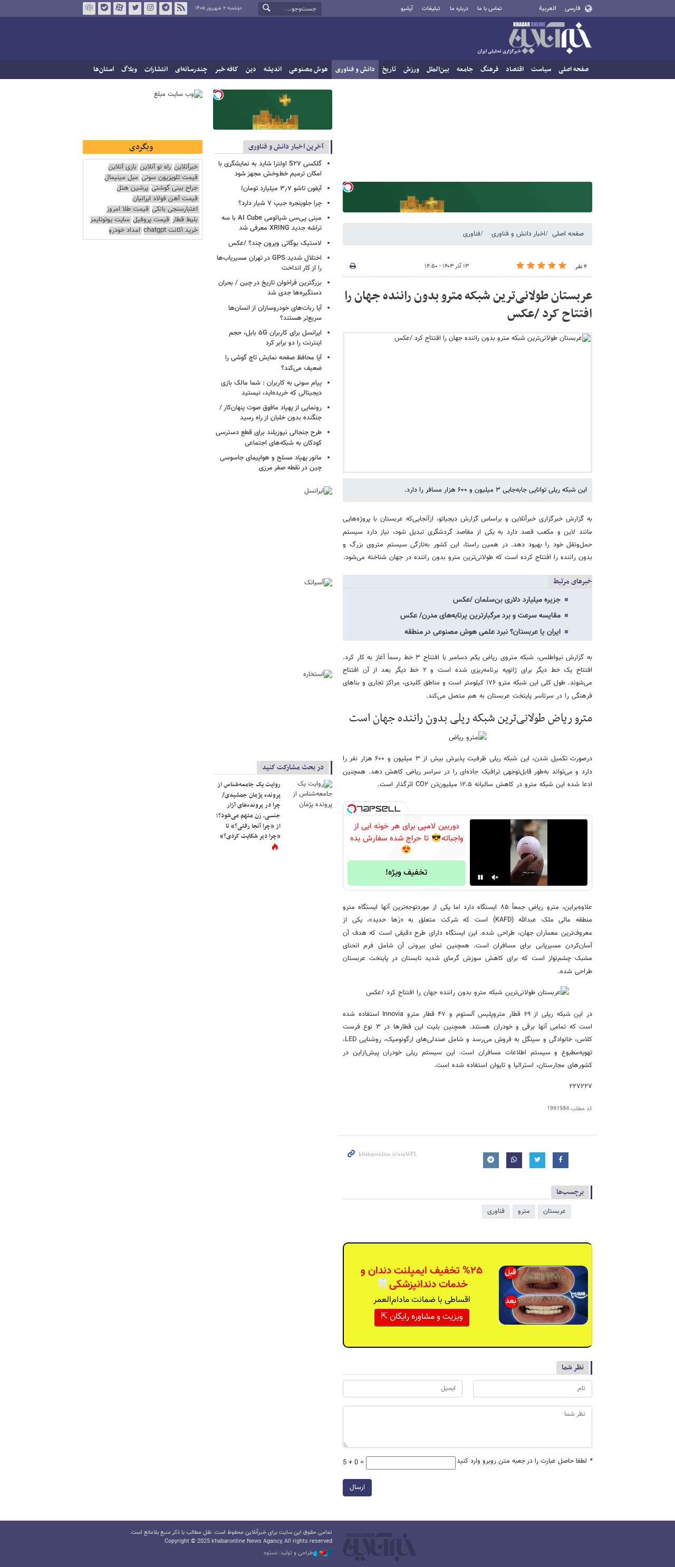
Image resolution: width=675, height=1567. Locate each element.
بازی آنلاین (122, 167)
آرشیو (407, 8)
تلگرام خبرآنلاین (165, 8)
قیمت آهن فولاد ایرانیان (165, 199)
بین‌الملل (438, 69)
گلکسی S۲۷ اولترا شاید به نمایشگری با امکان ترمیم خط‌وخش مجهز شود (270, 169)
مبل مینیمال (121, 178)
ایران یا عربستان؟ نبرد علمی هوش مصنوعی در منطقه (482, 632)
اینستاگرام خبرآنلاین (150, 8)
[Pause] (480, 877)
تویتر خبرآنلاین (135, 8)
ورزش (411, 69)
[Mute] (495, 877)
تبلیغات (431, 8)
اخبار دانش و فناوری (518, 234)
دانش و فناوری (355, 69)
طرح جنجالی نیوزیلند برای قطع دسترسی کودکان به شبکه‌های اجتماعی (269, 437)
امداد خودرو (124, 231)
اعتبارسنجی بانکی (175, 209)
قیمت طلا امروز (128, 209)
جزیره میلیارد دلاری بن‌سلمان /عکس (507, 600)
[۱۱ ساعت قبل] (308, 795)
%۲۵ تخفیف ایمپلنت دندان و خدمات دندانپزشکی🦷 (422, 1277)
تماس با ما (489, 8)
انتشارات (156, 69)
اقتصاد (515, 69)
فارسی (572, 8)
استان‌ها (103, 69)
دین (251, 69)
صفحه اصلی (573, 69)
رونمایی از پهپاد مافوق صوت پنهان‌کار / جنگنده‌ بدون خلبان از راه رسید (270, 413)
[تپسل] (348, 187)
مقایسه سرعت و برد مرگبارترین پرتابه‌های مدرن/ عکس (480, 616)
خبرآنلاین (534, 39)
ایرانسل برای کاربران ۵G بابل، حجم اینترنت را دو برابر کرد (275, 338)
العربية (547, 8)
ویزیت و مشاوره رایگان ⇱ (422, 1317)
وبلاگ (129, 69)
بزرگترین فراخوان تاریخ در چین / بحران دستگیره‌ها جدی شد (270, 288)
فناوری (471, 234)
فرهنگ (489, 69)
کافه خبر (226, 69)
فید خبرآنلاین (181, 8)
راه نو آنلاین (155, 167)
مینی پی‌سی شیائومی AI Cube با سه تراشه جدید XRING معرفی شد (271, 223)
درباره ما (459, 8)
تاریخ (389, 69)
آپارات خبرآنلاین (119, 8)
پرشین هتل (132, 188)
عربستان (554, 1211)
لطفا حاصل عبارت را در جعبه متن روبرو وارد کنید (524, 1461)
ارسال (357, 1487)
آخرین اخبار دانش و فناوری (286, 147)
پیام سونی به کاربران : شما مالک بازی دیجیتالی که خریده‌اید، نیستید (271, 388)
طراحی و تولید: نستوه (288, 1553)
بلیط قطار (185, 220)
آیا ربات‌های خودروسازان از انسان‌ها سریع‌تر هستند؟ (275, 313)
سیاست (541, 69)
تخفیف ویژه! (406, 872)
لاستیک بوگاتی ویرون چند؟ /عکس (275, 243)
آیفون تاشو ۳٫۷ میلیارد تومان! (281, 188)
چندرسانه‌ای (191, 69)
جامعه (465, 69)
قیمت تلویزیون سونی (169, 178)
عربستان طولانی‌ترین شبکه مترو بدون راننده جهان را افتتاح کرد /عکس (468, 305)
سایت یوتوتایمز (110, 220)
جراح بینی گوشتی (174, 188)
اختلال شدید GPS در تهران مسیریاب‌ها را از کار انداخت (269, 263)
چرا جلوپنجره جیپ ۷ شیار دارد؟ (280, 203)
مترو (524, 1211)
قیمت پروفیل (151, 220)
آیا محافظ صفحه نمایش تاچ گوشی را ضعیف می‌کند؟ (273, 362)
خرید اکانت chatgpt (170, 231)
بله (104, 8)
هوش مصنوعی (308, 69)
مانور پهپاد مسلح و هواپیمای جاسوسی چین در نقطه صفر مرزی (271, 463)
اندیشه (273, 69)
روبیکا (89, 8)
